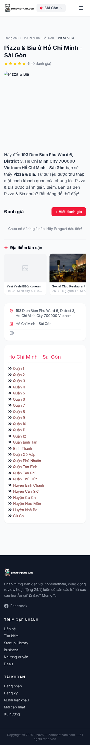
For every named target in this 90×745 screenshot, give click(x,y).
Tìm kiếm (11, 636)
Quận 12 (19, 436)
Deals (8, 664)
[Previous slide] (9, 275)
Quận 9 (19, 417)
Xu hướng (12, 714)
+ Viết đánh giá (69, 211)
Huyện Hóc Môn (27, 503)
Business (11, 650)
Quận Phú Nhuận (27, 460)
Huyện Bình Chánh (28, 485)
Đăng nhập (13, 686)
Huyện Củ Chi (24, 497)
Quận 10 (19, 423)
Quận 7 (19, 405)
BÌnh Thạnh (22, 448)
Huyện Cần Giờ (25, 491)
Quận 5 (19, 393)
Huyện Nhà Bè (25, 509)
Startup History (16, 643)
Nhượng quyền (16, 657)
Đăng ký (11, 693)
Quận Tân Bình (25, 466)
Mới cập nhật (14, 707)
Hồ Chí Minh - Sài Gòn (34, 324)
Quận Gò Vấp (24, 454)
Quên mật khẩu (16, 700)
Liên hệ (10, 629)
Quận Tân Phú (24, 473)
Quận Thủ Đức (25, 479)
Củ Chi (18, 515)
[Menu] (81, 8)
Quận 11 (19, 430)
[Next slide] (80, 275)
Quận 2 (19, 374)
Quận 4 (19, 387)
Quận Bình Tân (25, 442)
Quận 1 (18, 368)
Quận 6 (19, 399)
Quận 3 (19, 380)
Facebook (19, 606)
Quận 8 (19, 411)
